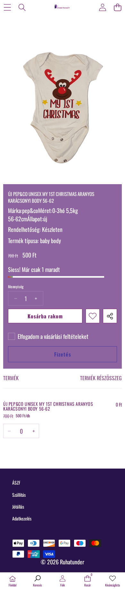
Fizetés (62, 354)
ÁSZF (16, 482)
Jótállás (18, 506)
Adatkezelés (21, 518)
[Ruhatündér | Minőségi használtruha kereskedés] (62, 7)
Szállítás (19, 494)
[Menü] (7, 7)
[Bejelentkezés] (102, 7)
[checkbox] (48, 336)
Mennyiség (16, 286)
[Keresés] (22, 7)
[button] (117, 7)
